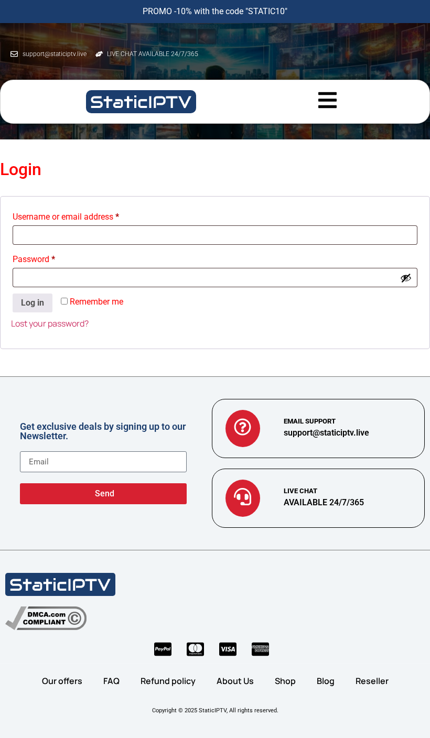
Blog (326, 681)
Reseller (372, 681)
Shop (285, 681)
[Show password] (406, 278)
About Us (235, 681)
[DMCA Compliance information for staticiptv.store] (46, 618)
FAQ (111, 681)
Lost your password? (50, 323)
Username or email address (82, 215)
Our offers (62, 681)
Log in (32, 303)
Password (50, 257)
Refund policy (168, 681)
